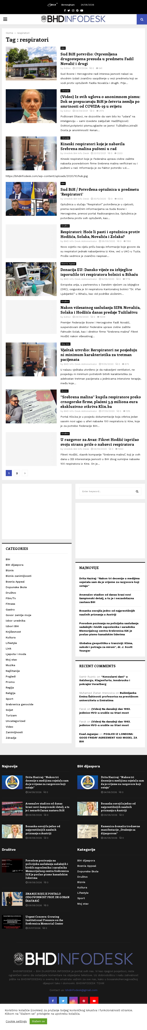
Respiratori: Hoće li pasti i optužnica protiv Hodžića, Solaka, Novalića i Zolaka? (100, 234)
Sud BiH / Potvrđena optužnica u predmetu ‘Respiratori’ (99, 191)
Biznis (64, 391)
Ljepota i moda (16, 654)
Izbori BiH (12, 626)
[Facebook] (53, 1001)
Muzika (10, 665)
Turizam (11, 715)
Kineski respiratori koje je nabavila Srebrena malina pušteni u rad (92, 146)
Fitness (10, 603)
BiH (63, 48)
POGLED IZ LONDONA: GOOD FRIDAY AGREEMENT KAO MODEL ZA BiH (108, 737)
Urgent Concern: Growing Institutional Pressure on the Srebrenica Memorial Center (44, 920)
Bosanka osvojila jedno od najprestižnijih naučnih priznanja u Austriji (42, 829)
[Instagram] (73, 1001)
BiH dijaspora (14, 564)
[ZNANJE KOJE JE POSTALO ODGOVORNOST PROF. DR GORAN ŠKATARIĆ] (12, 899)
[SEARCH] (137, 491)
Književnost (13, 631)
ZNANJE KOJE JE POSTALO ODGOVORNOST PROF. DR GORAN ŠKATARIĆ (47, 897)
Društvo (65, 226)
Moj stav (65, 344)
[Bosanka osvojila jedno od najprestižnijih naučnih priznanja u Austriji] (12, 831)
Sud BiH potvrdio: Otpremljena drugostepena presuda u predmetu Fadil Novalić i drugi (97, 58)
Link (8, 648)
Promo (10, 681)
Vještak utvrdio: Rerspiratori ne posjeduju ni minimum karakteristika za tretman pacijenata (98, 354)
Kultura (11, 637)
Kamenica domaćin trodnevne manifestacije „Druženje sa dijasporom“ (120, 829)
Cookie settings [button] (16, 1021)
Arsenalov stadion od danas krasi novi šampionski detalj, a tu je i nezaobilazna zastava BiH (106, 598)
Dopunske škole (16, 587)
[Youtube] (94, 1001)
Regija (10, 687)
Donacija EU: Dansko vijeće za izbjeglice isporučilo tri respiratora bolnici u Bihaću (99, 272)
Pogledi (11, 676)
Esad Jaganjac (88, 733)
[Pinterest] (84, 1001)
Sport (9, 698)
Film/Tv (11, 598)
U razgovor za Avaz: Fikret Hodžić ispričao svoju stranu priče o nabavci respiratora (99, 442)
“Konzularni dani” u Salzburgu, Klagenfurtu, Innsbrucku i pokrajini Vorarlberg (104, 680)
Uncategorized (15, 720)
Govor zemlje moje (18, 615)
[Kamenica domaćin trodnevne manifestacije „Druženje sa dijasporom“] (87, 831)
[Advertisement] (37, 511)
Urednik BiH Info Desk (76, 153)
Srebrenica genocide (19, 704)
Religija (10, 693)
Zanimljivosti (14, 732)
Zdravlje (65, 91)
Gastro (10, 609)
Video (9, 726)
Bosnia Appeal (68, 264)
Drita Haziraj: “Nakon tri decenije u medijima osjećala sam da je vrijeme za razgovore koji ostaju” (109, 582)
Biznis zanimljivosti (18, 575)
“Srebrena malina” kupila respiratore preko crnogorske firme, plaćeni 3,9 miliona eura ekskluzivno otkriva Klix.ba (100, 401)
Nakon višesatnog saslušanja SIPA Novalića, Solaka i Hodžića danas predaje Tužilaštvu (100, 310)
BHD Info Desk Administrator (80, 241)
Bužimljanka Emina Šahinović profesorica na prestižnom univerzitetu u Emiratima (108, 696)
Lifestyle (11, 642)
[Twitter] (63, 1001)
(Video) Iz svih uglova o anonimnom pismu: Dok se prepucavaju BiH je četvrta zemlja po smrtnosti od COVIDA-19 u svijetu (100, 101)
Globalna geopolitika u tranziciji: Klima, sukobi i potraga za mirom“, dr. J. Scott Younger (106, 647)
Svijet (9, 709)
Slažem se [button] (38, 1021)
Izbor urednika (15, 620)
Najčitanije (13, 670)
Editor (67, 68)
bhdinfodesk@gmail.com (81, 990)
